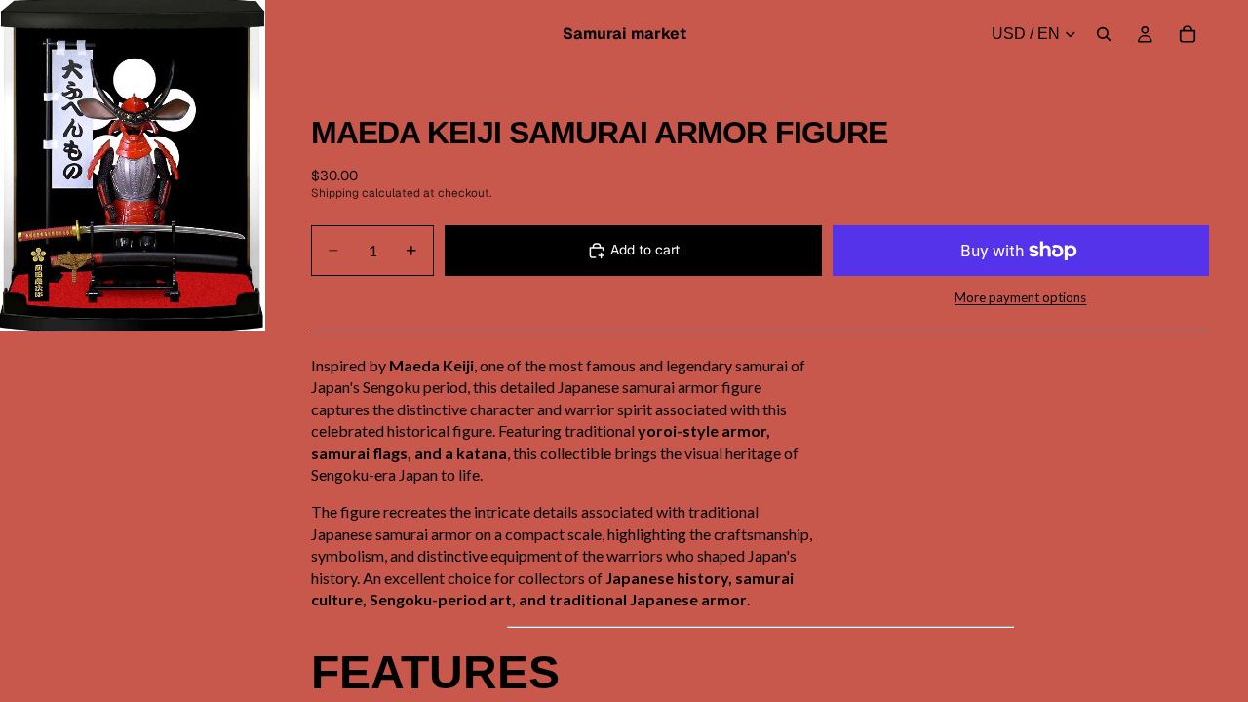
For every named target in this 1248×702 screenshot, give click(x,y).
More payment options (1020, 297)
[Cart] (1187, 34)
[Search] (1103, 34)
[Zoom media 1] (132, 166)
